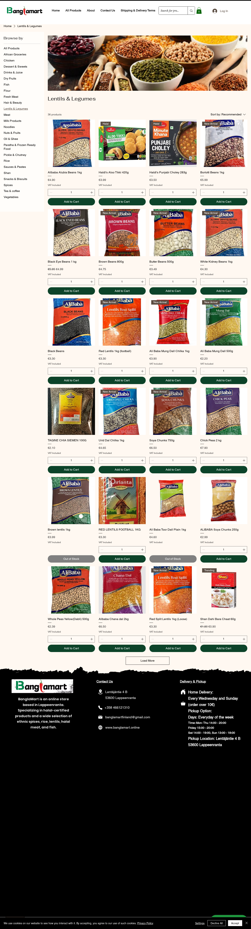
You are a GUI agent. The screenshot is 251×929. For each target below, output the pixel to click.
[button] (199, 10)
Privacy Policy (145, 923)
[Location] (100, 692)
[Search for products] (191, 11)
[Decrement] (50, 192)
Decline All (217, 923)
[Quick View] (71, 143)
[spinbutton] (71, 192)
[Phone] (100, 707)
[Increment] (92, 192)
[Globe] (100, 727)
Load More (148, 660)
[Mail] (100, 717)
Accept (235, 923)
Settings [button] (200, 923)
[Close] (246, 923)
